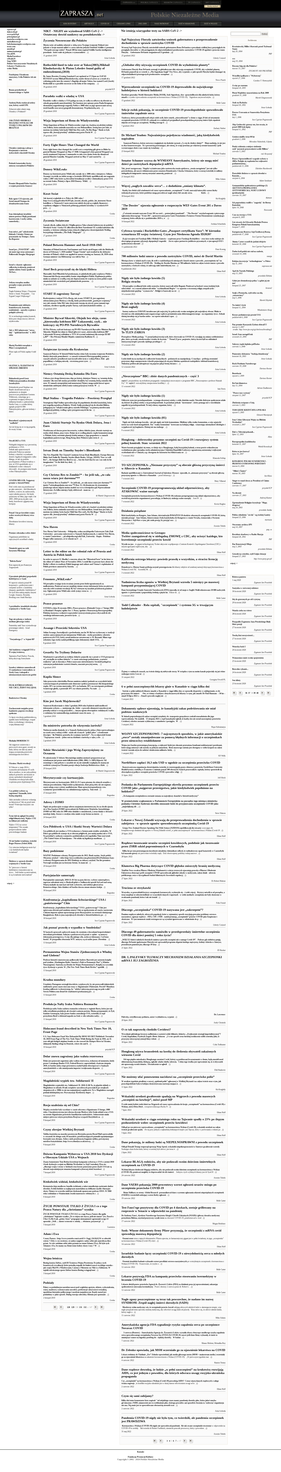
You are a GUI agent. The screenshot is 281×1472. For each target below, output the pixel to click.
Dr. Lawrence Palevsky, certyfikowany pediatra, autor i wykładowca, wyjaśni (173, 1015)
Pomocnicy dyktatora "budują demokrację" (250, 354)
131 (80, 1307)
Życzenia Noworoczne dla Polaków (65, 40)
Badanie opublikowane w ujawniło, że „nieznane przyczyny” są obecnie (169, 473)
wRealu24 (11, 59)
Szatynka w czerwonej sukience (245, 588)
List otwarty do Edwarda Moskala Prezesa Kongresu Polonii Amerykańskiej (250, 223)
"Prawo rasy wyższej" (241, 393)
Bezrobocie (236, 373)
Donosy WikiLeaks (55, 169)
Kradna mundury (54, 979)
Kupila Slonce (52, 676)
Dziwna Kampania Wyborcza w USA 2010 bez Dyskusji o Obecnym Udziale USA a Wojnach (78, 1155)
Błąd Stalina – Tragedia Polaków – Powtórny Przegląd (77, 398)
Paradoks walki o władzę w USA (63, 96)
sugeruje (130, 1383)
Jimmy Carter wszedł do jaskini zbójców (249, 242)
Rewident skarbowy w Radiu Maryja (247, 534)
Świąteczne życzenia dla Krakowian (65, 349)
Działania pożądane (133, 510)
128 (68, 1307)
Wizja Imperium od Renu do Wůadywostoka (71, 502)
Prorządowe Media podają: (172, 339)
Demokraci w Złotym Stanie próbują (137, 567)
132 (85, 1307)
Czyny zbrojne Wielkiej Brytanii (63, 1129)
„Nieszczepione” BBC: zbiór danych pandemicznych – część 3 (160, 376)
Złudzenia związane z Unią (243, 403)
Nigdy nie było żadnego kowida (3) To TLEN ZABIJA (143, 330)
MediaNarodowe (14, 56)
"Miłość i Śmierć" (239, 471)
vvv (233, 59)
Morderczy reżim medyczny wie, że (136, 1307)
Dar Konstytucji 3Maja (242, 544)
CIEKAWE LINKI (123, 24)
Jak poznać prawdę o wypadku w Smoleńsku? (72, 927)
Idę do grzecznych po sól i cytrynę (246, 599)
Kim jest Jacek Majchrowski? (62, 701)
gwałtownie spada (135, 1130)
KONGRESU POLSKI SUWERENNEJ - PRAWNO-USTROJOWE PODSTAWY (249, 462)
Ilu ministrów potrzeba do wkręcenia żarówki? (72, 725)
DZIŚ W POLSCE (210, 24)
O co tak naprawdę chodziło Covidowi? (146, 1029)
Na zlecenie (236, 493)
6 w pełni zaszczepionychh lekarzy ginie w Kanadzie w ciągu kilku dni (165, 686)
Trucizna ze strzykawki (136, 887)
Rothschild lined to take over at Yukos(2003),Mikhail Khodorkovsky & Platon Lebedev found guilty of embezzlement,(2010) (76, 68)
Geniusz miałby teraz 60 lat (243, 137)
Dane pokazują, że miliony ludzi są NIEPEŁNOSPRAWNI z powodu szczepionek (172, 1142)
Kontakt (140, 1452)
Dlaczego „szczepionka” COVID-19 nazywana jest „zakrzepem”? (162, 909)
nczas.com (11, 46)
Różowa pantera (239, 577)
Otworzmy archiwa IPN (242, 525)
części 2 (132, 383)
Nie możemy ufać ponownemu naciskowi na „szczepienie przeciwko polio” (167, 1076)
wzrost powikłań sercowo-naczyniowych (170, 1261)
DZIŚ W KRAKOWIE (186, 24)
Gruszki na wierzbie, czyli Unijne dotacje (249, 554)
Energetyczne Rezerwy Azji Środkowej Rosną (251, 232)
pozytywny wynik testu (154, 1218)
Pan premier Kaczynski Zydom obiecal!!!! (249, 324)
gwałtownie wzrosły (211, 1147)
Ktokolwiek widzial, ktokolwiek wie (65, 1181)
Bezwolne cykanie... (240, 669)
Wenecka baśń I (239, 646)
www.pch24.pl (13, 34)
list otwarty (196, 828)
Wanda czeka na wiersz (242, 610)
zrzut (131, 1238)
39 (254, 693)
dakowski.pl (12, 32)
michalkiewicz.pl (14, 41)
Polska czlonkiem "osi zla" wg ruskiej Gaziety (251, 515)
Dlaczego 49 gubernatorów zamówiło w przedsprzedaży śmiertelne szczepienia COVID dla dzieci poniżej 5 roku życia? (170, 933)
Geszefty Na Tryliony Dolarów (62, 652)
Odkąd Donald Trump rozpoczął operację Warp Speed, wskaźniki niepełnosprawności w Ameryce (162, 1147)
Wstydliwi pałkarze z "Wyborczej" (246, 76)
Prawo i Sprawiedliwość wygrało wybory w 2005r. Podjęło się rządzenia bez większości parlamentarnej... (250, 161)
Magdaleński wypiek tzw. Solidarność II (68, 1080)
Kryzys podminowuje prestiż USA (246, 315)
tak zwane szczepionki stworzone (197, 1426)
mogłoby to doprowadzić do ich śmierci (157, 1172)
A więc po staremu (240, 85)
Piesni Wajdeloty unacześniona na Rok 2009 (250, 93)
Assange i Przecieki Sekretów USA (65, 628)
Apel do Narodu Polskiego (243, 271)
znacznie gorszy (131, 853)
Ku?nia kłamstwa (239, 383)
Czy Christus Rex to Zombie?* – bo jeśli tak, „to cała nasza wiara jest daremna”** (76, 476)
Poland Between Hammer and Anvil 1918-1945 (72, 245)
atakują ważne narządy (181, 498)
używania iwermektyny (143, 1287)
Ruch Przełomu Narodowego (244, 364)
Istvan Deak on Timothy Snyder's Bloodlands (71, 450)
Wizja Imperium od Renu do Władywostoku (71, 120)
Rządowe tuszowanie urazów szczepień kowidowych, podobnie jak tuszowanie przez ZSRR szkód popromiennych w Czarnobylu (170, 844)
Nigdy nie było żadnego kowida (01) (143, 417)
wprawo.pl (11, 29)
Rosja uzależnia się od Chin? (61, 1105)
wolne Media (12, 68)
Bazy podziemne (53, 851)
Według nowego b (170, 120)
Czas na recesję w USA (241, 215)
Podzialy (48, 1282)
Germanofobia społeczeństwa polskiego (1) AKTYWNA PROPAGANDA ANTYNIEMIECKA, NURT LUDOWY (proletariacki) (250, 189)
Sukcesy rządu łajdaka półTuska (246, 344)
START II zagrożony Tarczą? (61, 293)
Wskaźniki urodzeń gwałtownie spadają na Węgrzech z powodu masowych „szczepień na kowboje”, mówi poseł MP (168, 1098)
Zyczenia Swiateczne (56, 220)
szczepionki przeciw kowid (163, 1307)
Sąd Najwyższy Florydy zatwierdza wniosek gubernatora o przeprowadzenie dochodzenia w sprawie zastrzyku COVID (169, 41)
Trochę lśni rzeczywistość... (243, 635)
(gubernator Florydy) (171, 942)
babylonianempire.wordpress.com (21, 44)
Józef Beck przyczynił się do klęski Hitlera (69, 269)
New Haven (50, 527)
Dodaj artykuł (212, 6)
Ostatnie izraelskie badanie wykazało (137, 1261)
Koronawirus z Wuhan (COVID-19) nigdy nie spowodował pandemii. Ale (152, 1426)
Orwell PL (11, 54)
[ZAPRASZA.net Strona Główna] (77, 18)
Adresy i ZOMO (53, 802)
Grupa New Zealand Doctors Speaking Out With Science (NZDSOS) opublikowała (156, 828)
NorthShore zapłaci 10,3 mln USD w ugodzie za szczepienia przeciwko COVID (170, 762)
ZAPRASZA (149, 2)
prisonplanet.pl (13, 37)
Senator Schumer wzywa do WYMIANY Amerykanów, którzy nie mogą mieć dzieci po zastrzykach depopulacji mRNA (169, 162)
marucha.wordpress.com (17, 39)
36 (246, 693)
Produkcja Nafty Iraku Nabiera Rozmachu (70, 1004)
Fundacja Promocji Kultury (140, 1457)
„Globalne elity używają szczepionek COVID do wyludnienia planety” (165, 65)
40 (257, 693)
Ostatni (125, 1238)
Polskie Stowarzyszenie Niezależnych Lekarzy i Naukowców (22, 64)
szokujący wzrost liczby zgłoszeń (152, 1195)
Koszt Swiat (50, 193)
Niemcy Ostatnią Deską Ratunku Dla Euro (70, 373)
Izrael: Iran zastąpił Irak (242, 334)
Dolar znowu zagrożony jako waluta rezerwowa (73, 1056)
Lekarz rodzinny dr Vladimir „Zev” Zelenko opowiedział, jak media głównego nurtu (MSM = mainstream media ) (169, 1354)
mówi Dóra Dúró (136, 1107)
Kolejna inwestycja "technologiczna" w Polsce (251, 261)
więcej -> (10, 883)
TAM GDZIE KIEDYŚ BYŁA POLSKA (249, 410)
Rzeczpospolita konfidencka (243, 442)
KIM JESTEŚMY (69, 24)
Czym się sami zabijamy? (137, 1396)
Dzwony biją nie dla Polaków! (244, 66)
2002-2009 (142, 24)
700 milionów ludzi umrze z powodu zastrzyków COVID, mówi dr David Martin (172, 256)
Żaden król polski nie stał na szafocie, (247, 251)
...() (171, 52)
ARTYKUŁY (89, 24)
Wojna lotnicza (52, 1258)
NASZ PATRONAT (161, 24)
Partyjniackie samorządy (59, 875)
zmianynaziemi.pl (14, 51)
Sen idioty (236, 680)
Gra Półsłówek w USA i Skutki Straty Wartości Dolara (77, 826)
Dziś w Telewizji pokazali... (243, 432)
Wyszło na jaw (127, 544)
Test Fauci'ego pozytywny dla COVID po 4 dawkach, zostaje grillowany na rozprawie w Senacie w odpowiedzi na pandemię (168, 1209)
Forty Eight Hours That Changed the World (71, 145)
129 (72, 1307)
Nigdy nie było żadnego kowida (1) (143, 395)
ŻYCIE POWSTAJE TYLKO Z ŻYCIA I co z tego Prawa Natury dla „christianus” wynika (75, 1207)
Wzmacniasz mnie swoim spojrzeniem (248, 658)
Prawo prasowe (53, 603)
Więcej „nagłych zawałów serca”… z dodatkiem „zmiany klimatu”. (163, 186)
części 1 (124, 381)
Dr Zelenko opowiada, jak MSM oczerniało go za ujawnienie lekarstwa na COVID (173, 1350)
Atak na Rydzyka (239, 102)
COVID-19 (105, 24)
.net (129, 2)
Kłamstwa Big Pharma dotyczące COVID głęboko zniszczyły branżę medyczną (170, 865)
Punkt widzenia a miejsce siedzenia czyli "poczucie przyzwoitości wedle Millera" (250, 147)
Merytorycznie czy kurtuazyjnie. (63, 777)
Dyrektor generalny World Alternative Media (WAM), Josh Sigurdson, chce (153, 95)
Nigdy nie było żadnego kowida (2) (143, 354)
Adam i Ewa (51, 1234)
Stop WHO (11, 61)
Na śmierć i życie (239, 305)
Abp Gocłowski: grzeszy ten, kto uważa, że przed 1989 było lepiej (250, 125)
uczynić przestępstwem (162, 567)
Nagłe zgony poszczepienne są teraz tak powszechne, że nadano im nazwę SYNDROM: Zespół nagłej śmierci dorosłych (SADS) (167, 1301)
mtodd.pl (11, 49)
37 (249, 693)
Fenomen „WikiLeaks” (57, 579)
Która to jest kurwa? (241, 451)
